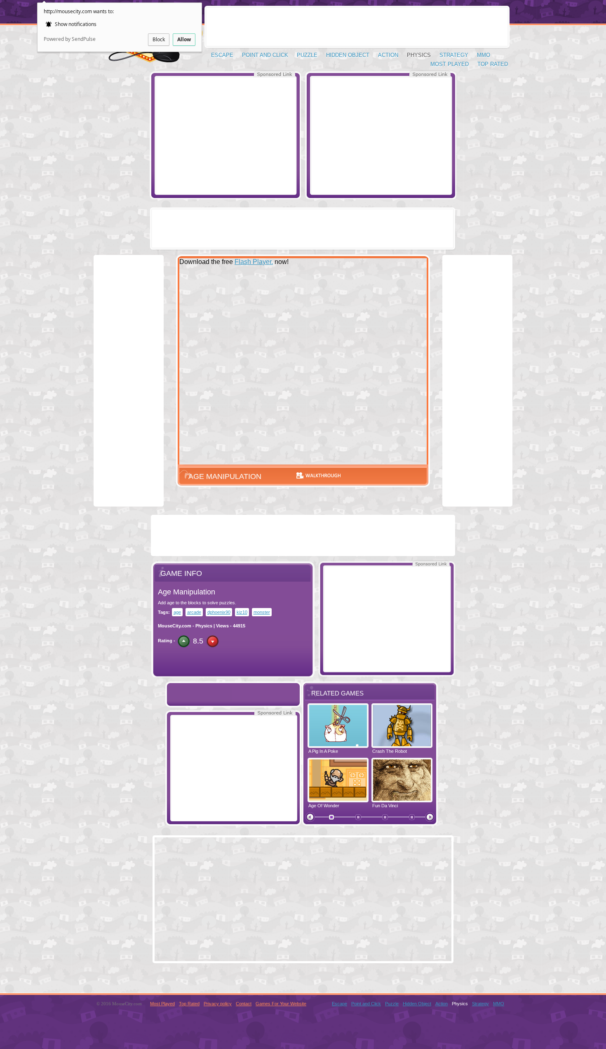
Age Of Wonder (323, 805)
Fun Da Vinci (385, 805)
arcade (194, 612)
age (177, 612)
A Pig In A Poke (323, 751)
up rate (183, 641)
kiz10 (242, 612)
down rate (212, 641)
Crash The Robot (389, 751)
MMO (483, 55)
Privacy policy (218, 1003)
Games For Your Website (281, 1003)
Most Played (449, 64)
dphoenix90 (218, 612)
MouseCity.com (174, 625)
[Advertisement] (225, 135)
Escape (222, 55)
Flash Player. (254, 261)
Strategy (453, 55)
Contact (243, 1003)
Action (388, 55)
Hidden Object (347, 55)
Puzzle (307, 55)
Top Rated (492, 64)
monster (262, 612)
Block (159, 39)
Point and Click (265, 55)
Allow (184, 39)
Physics (419, 55)
